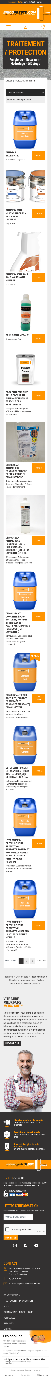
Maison (8, 1329)
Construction (12, 1295)
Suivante (41, 961)
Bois (6, 1306)
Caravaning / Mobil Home (18, 1312)
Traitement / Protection (18, 1300)
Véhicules (9, 1317)
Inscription (10, 1238)
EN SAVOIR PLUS (12, 1043)
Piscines (9, 1323)
